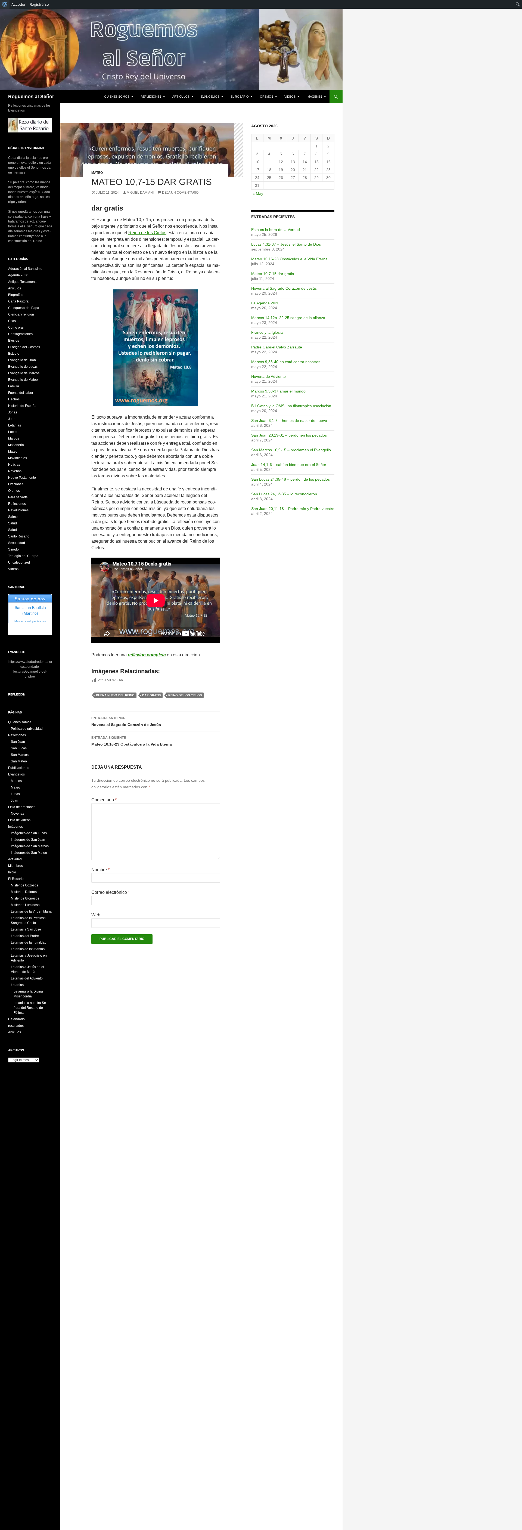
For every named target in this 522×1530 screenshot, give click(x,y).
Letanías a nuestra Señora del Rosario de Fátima (30, 1008)
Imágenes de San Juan (28, 840)
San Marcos (20, 755)
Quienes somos (116, 96)
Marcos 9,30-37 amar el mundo (278, 391)
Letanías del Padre (25, 936)
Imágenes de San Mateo (29, 853)
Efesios (13, 340)
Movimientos (17, 458)
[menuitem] (5, 4)
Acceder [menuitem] (18, 4)
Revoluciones (18, 510)
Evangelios (210, 96)
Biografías (15, 295)
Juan (11, 419)
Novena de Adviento (268, 376)
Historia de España (22, 406)
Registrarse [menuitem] (39, 4)
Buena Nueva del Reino (115, 695)
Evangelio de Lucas (23, 367)
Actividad (15, 859)
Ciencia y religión (21, 314)
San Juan (18, 742)
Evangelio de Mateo (23, 380)
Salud (12, 523)
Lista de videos (19, 820)
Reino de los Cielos (147, 232)
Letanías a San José (26, 929)
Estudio (13, 354)
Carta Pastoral (18, 301)
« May (258, 193)
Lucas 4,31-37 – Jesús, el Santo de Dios (286, 244)
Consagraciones (20, 334)
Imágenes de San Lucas (29, 833)
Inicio (12, 872)
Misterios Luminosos (26, 905)
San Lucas (19, 748)
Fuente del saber (20, 393)
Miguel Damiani (140, 192)
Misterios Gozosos (24, 885)
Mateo (97, 173)
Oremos (266, 96)
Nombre (100, 869)
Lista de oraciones (21, 807)
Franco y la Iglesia (267, 332)
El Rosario (240, 96)
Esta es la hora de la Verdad (275, 229)
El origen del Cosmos (24, 347)
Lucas (12, 432)
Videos (290, 96)
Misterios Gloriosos (25, 898)
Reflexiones (151, 96)
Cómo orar (16, 327)
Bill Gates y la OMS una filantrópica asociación (291, 406)
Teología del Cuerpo (23, 556)
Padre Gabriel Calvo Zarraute (276, 347)
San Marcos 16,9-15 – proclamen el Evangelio (291, 450)
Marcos (13, 438)
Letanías (14, 425)
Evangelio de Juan (22, 360)
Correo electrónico (110, 892)
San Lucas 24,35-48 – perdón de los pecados (290, 479)
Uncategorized (19, 562)
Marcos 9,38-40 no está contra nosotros (285, 362)
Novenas (14, 471)
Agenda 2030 (18, 275)
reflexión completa (147, 655)
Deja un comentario (180, 192)
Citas (12, 321)
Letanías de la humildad (28, 942)
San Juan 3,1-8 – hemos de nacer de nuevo (289, 420)
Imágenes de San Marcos (30, 846)
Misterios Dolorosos (25, 892)
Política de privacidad (27, 729)
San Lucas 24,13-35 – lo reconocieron (284, 494)
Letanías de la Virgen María (31, 911)
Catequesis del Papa (23, 308)
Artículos (180, 96)
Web (95, 915)
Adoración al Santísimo (25, 269)
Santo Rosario (18, 536)
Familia (13, 386)
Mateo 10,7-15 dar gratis (272, 273)
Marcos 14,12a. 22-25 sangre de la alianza (288, 318)
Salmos (13, 517)
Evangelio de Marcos (23, 373)
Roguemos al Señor (31, 96)
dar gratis (151, 695)
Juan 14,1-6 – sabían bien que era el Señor (288, 464)
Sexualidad (16, 543)
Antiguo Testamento (23, 282)
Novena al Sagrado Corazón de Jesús (126, 721)
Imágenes (314, 96)
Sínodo (13, 549)
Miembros (15, 866)
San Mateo (19, 761)
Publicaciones (18, 768)
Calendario (16, 1019)
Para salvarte (18, 497)
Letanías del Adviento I (27, 978)
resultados (16, 1026)
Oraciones (15, 484)
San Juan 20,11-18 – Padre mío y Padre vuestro (292, 508)
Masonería (16, 445)
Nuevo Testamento (22, 478)
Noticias (14, 464)
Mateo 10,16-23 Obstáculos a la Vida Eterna (131, 741)
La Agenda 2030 (265, 303)
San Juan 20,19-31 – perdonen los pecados (289, 435)
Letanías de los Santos (28, 949)
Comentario (104, 800)
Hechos (14, 399)
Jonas (12, 412)
